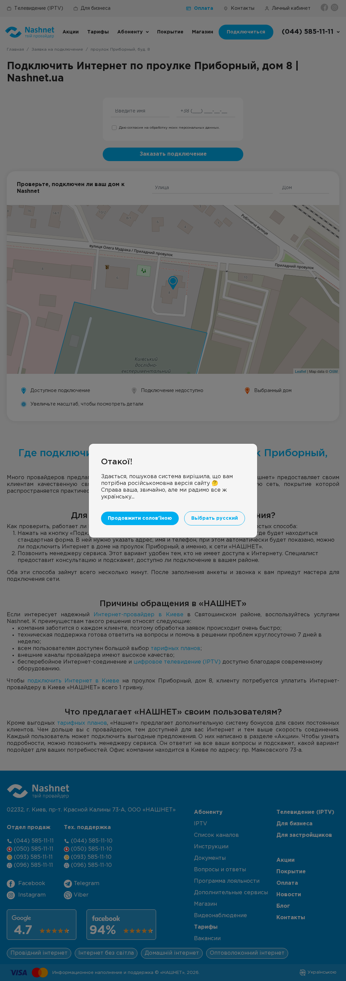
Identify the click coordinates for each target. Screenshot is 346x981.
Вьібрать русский (214, 518)
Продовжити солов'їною (140, 518)
